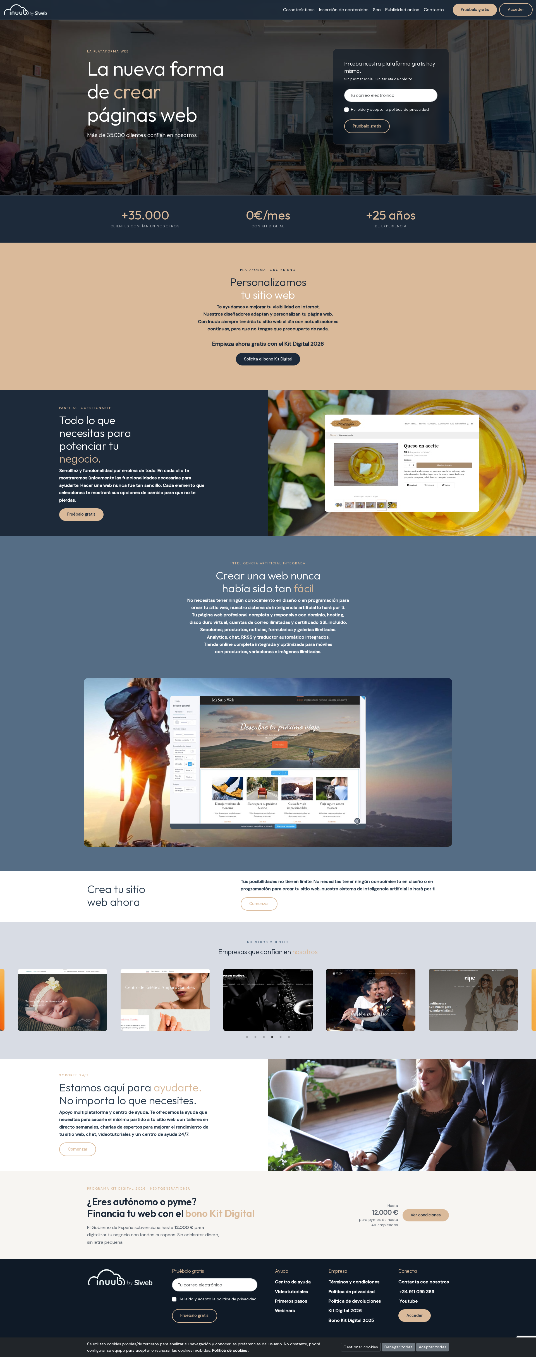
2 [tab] (255, 1037)
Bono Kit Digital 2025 (351, 1320)
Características (299, 10)
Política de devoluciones (355, 1301)
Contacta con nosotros (423, 1282)
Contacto (434, 10)
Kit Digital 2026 (345, 1310)
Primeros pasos (291, 1301)
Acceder (516, 9)
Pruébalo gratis (367, 126)
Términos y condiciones (354, 1282)
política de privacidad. (409, 109)
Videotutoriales (291, 1292)
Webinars (285, 1310)
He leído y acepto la (390, 109)
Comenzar (259, 903)
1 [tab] (247, 1037)
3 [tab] (264, 1037)
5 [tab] (280, 1037)
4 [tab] (272, 1037)
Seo (377, 10)
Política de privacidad (352, 1292)
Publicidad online (402, 10)
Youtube (408, 1301)
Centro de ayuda (293, 1282)
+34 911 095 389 (416, 1292)
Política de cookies (230, 1350)
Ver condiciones (426, 1215)
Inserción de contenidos (343, 10)
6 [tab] (289, 1037)
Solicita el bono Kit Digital (268, 359)
